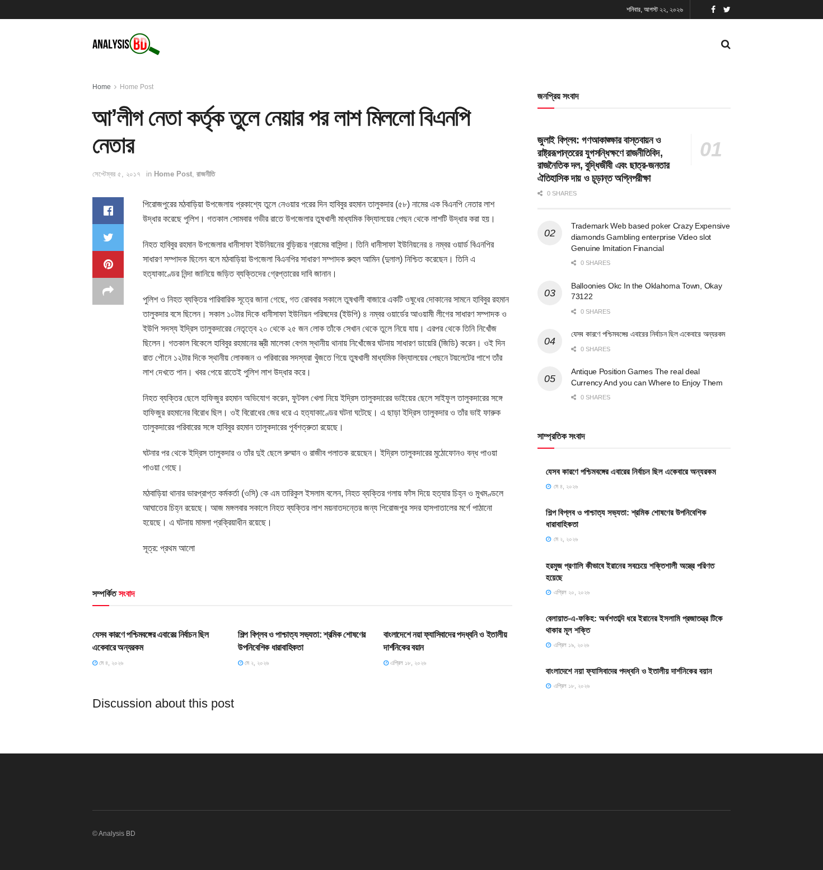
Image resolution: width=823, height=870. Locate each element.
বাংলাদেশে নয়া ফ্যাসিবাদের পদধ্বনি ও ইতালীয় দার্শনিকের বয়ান (629, 671)
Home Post (136, 87)
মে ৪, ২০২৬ (110, 662)
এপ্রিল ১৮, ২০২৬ (407, 662)
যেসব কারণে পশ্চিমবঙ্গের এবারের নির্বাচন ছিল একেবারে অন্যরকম (648, 333)
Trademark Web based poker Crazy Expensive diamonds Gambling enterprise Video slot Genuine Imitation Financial (650, 236)
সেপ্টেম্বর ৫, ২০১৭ (116, 174)
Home (101, 87)
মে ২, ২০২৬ (256, 662)
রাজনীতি (206, 174)
